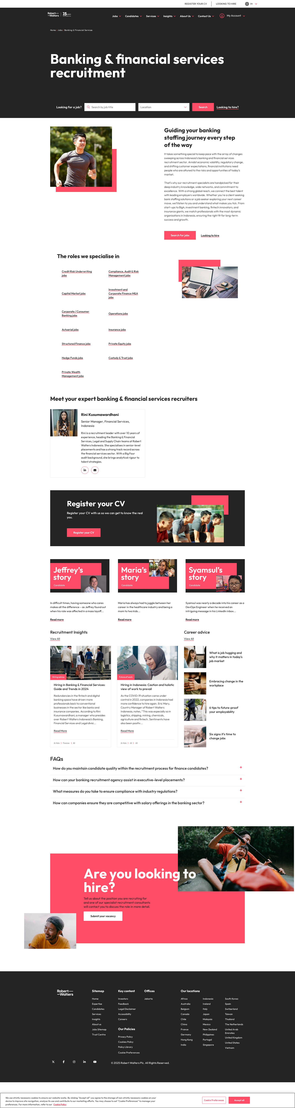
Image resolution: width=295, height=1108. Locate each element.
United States (232, 1042)
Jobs (115, 16)
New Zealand (210, 1029)
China (184, 1024)
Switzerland (231, 1008)
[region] (147, 1100)
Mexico (206, 1024)
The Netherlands (234, 1024)
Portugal (207, 1039)
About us (96, 1024)
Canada (185, 1014)
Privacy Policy (125, 1036)
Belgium (185, 1008)
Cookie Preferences (129, 1052)
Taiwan (229, 1014)
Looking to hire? (228, 107)
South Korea (231, 998)
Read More (60, 730)
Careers (122, 1019)
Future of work (125, 677)
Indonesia (208, 998)
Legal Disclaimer (127, 1008)
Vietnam (229, 1047)
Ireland (206, 1003)
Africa (184, 998)
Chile (183, 1019)
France (184, 1029)
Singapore (208, 1044)
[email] (95, 470)
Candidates (132, 16)
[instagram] (74, 1062)
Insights (167, 16)
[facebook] (64, 1062)
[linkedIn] (85, 470)
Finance (66, 743)
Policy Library (125, 1047)
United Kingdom (233, 1037)
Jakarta (148, 998)
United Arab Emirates (231, 1031)
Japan (206, 1014)
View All (55, 638)
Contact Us (204, 16)
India (183, 1044)
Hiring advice (58, 677)
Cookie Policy (59, 1104)
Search (203, 107)
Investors (123, 998)
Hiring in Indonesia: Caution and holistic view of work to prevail (147, 687)
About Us (185, 16)
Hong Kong (187, 1039)
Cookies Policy (125, 1041)
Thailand (229, 1019)
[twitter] (53, 1062)
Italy (205, 1008)
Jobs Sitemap (99, 1029)
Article (57, 743)
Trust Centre (99, 1034)
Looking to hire (226, 3)
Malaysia (207, 1019)
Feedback (123, 1003)
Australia (185, 1003)
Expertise (97, 1003)
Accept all (239, 1100)
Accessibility (124, 1014)
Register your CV (196, 3)
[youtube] (95, 1062)
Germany (186, 1034)
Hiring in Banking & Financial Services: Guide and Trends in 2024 (79, 687)
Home (95, 998)
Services (151, 16)
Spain (228, 1003)
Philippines (208, 1034)
